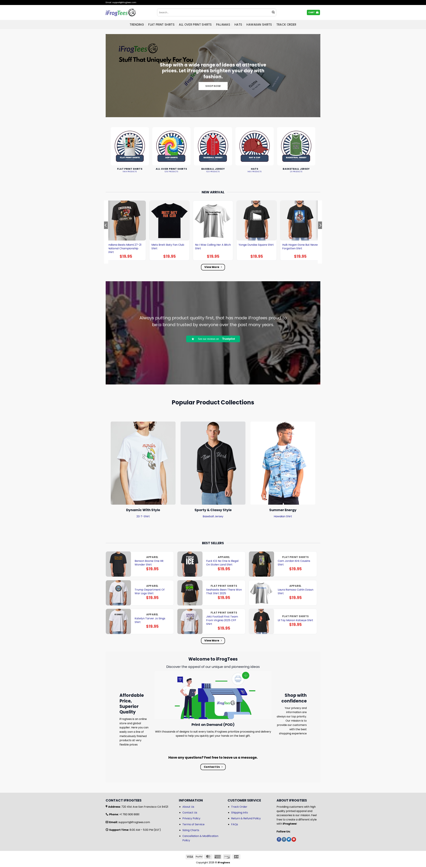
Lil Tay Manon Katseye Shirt (295, 620)
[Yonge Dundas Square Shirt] (257, 221)
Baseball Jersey (213, 516)
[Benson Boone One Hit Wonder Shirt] (118, 564)
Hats (238, 25)
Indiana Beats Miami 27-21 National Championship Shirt (124, 248)
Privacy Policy (191, 818)
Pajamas (223, 25)
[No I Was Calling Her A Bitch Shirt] (213, 221)
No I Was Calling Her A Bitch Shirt (213, 246)
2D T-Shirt (143, 516)
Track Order (286, 25)
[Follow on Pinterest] (294, 839)
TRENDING (137, 25)
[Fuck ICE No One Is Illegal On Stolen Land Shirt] (190, 564)
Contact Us (189, 812)
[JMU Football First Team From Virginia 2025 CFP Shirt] (190, 621)
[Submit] (273, 12)
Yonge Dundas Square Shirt (256, 245)
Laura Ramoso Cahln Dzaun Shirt (295, 591)
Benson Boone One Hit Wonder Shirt (149, 562)
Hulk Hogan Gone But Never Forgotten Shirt (300, 246)
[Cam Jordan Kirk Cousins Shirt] (261, 564)
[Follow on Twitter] (289, 839)
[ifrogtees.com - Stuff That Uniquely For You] (129, 12)
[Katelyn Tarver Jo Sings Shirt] (118, 621)
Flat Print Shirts (161, 25)
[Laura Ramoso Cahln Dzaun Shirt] (261, 592)
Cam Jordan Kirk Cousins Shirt (294, 562)
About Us (188, 807)
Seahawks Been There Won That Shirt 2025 (224, 591)
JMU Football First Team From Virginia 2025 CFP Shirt (222, 620)
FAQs (234, 824)
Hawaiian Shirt (283, 516)
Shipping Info (239, 812)
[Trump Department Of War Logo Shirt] (118, 592)
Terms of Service (193, 824)
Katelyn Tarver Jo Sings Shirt (150, 620)
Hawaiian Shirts (259, 25)
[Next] (320, 232)
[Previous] (105, 232)
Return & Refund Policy (246, 818)
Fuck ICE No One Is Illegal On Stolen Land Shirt (222, 562)
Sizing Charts (190, 830)
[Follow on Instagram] (284, 839)
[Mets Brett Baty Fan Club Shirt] (169, 221)
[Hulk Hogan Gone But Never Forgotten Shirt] (300, 221)
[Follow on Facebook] (279, 839)
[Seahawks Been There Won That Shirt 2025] (190, 592)
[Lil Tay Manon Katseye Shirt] (261, 621)
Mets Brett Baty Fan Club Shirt (167, 246)
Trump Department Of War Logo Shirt (150, 591)
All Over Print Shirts (195, 25)
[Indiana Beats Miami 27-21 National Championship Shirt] (126, 221)
